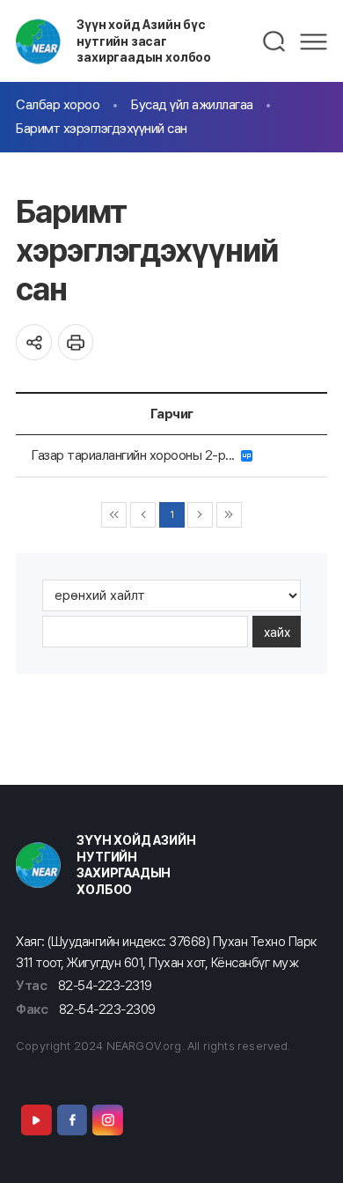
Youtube (36, 1120)
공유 (34, 342)
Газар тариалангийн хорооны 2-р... (136, 455)
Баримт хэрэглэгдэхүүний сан (101, 128)
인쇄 (76, 342)
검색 (274, 41)
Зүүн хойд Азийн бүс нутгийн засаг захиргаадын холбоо (144, 40)
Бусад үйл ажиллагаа (192, 104)
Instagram (107, 1120)
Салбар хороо (57, 104)
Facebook (72, 1120)
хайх (277, 632)
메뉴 (313, 41)
